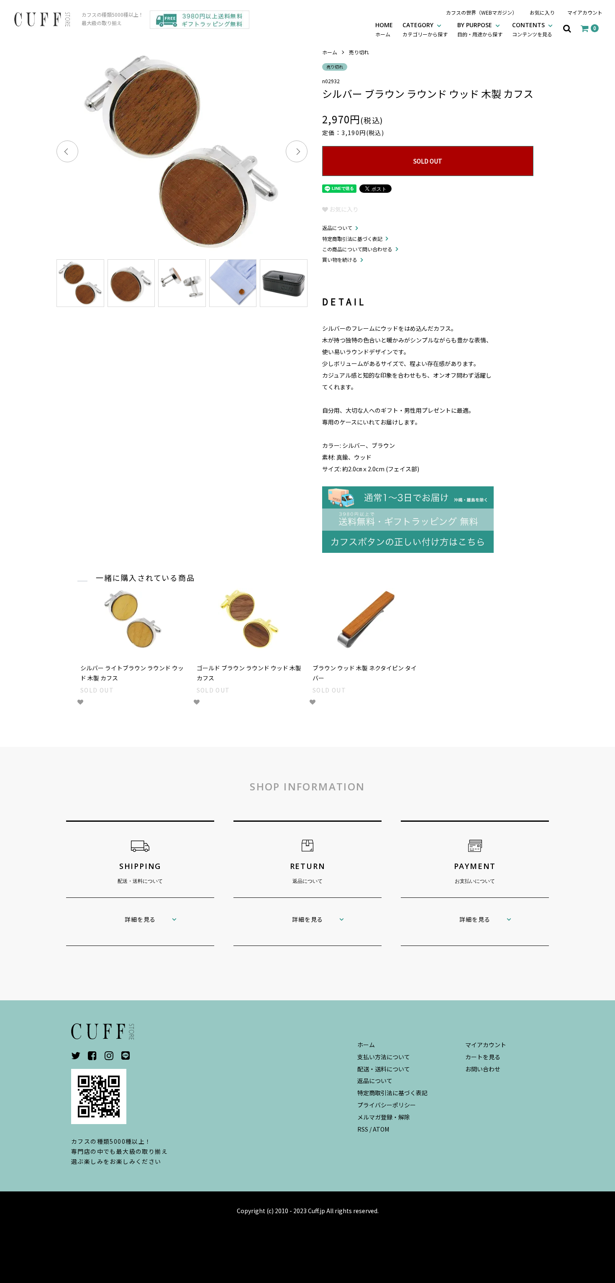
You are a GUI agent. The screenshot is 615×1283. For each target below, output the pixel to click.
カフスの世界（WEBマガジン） (481, 12)
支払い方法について (383, 1057)
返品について (337, 227)
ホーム (329, 52)
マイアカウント (584, 12)
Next (297, 151)
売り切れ (359, 52)
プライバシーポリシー (386, 1105)
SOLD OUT (427, 161)
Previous (67, 151)
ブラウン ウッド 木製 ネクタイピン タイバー (365, 673)
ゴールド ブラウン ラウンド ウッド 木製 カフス (249, 673)
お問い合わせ (482, 1069)
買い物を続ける (339, 259)
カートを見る (482, 1057)
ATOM (381, 1129)
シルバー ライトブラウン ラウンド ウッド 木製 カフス (132, 673)
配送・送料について (383, 1069)
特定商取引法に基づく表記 (352, 238)
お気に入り (542, 12)
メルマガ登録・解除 (383, 1117)
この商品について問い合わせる (357, 249)
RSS (362, 1129)
